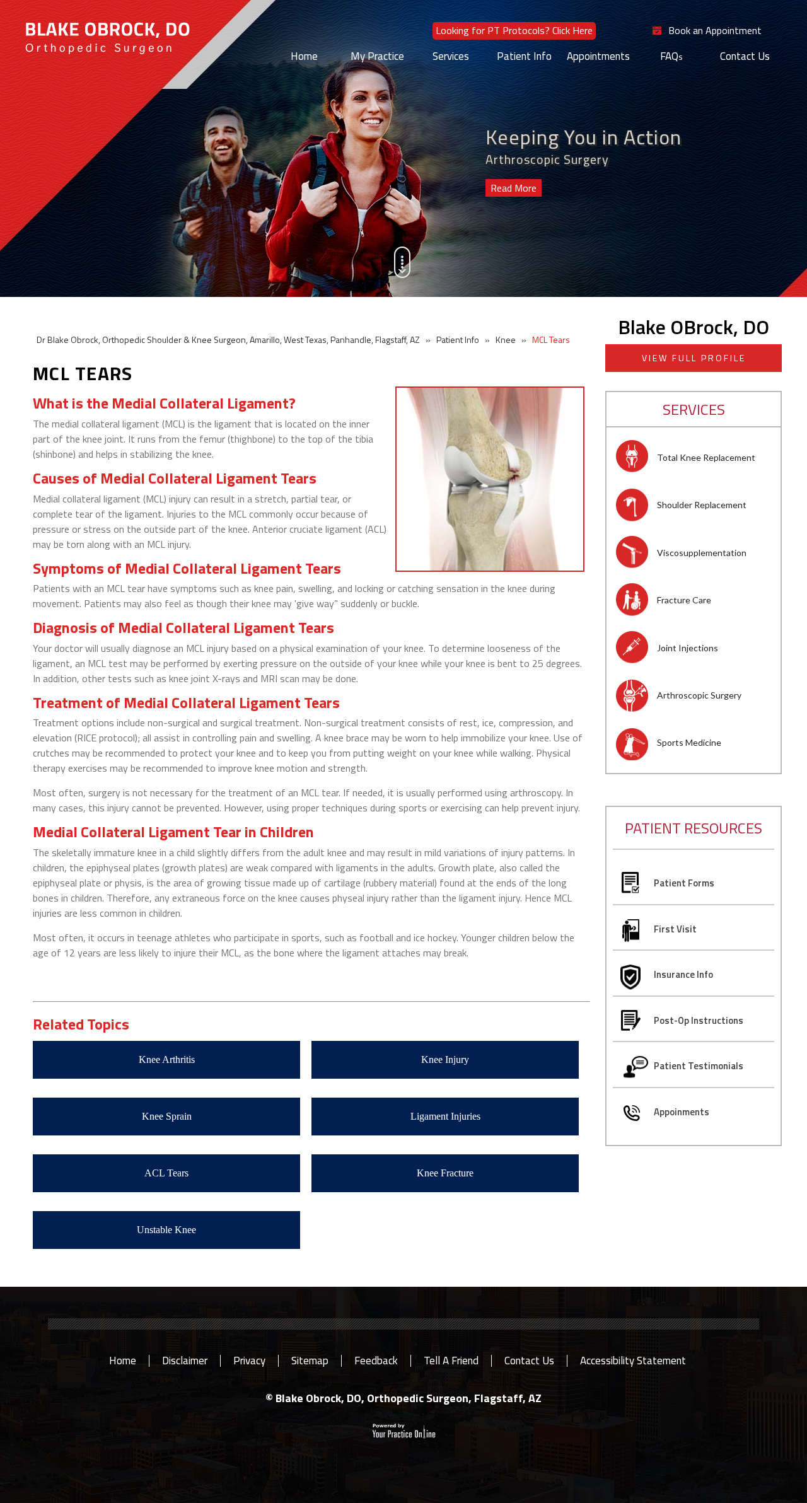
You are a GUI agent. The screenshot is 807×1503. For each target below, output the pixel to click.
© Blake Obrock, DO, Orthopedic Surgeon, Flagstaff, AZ (403, 1398)
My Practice (377, 56)
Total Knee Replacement (706, 457)
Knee (506, 339)
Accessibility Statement (633, 1360)
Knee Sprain (167, 1116)
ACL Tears (166, 1173)
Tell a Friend (451, 1360)
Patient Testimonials (698, 1066)
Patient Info (524, 56)
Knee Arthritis (167, 1059)
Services (451, 56)
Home (304, 56)
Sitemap (309, 1360)
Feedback (376, 1360)
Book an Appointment (715, 31)
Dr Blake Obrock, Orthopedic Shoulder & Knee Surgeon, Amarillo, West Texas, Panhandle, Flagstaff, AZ (228, 339)
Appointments (598, 56)
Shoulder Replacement (701, 504)
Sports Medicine (689, 742)
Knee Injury (445, 1059)
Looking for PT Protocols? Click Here (514, 30)
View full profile (694, 357)
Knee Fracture (445, 1173)
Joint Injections (687, 647)
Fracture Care (684, 600)
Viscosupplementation (701, 552)
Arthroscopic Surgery (699, 695)
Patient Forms (684, 883)
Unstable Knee (166, 1229)
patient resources (693, 827)
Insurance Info (683, 974)
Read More (514, 187)
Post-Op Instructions (698, 1020)
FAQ (669, 56)
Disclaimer (184, 1360)
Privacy (249, 1360)
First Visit (675, 929)
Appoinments (681, 1112)
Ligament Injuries (445, 1116)
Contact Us (745, 56)
